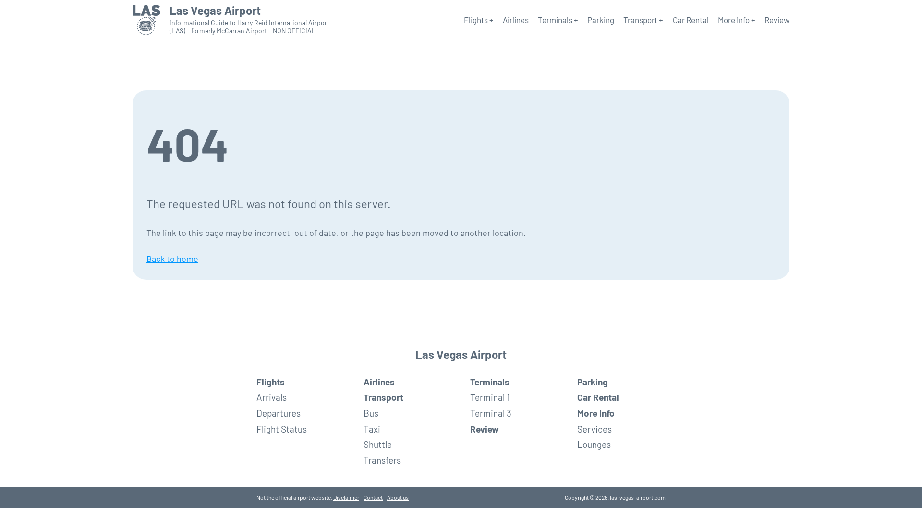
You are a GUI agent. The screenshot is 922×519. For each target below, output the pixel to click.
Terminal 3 (490, 413)
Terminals (490, 381)
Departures (278, 413)
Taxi (372, 428)
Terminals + (558, 20)
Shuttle (378, 444)
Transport (383, 397)
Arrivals (271, 397)
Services (594, 428)
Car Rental (691, 20)
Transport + (643, 20)
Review (776, 20)
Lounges (594, 444)
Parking (600, 20)
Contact (373, 497)
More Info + (736, 20)
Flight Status (281, 428)
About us (398, 497)
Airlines (516, 20)
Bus (371, 413)
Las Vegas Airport (215, 10)
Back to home (172, 258)
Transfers (382, 460)
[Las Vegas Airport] (146, 20)
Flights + (479, 20)
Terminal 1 (490, 397)
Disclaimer (346, 497)
